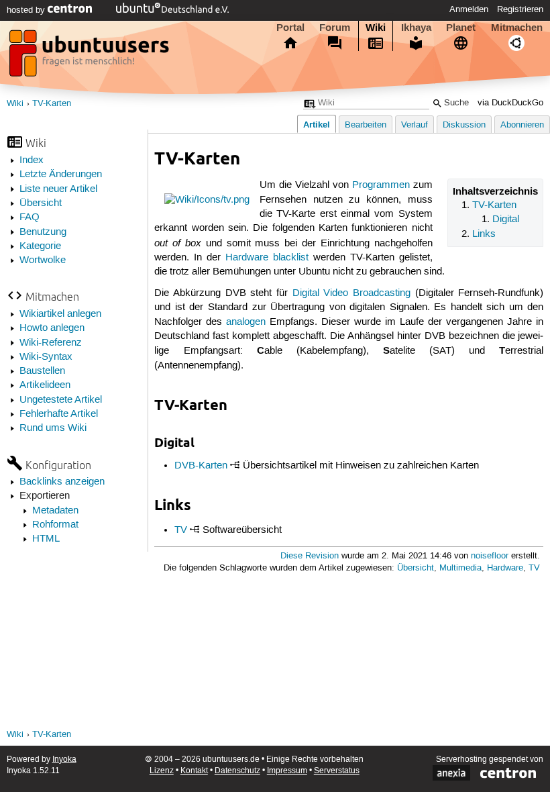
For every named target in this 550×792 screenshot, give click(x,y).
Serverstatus (337, 771)
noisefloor (489, 556)
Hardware (505, 568)
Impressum (287, 771)
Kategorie (40, 246)
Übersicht (40, 203)
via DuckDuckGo (510, 103)
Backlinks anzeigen (62, 482)
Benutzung (42, 232)
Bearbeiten (365, 125)
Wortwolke (42, 260)
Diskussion (464, 125)
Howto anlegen (52, 328)
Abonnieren (522, 125)
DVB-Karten (200, 466)
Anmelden (468, 9)
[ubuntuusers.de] (90, 57)
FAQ (29, 217)
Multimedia (460, 568)
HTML (46, 539)
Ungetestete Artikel (60, 400)
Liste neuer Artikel (58, 189)
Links (484, 234)
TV (180, 530)
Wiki (376, 27)
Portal (290, 27)
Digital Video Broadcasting (351, 293)
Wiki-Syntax (45, 357)
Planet (461, 27)
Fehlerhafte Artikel (58, 414)
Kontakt (194, 771)
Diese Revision (309, 556)
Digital (505, 219)
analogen (246, 322)
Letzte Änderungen (60, 174)
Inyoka (64, 759)
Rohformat (55, 525)
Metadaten (55, 511)
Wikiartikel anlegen (60, 314)
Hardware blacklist (267, 258)
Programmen (381, 185)
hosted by (27, 10)
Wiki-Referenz (50, 343)
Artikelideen (44, 385)
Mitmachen (517, 27)
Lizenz (162, 771)
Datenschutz (237, 771)
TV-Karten (51, 104)
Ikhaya (416, 27)
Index (31, 160)
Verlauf (414, 125)
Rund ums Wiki (53, 428)
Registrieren (520, 9)
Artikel (316, 124)
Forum (334, 27)
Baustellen (42, 371)
